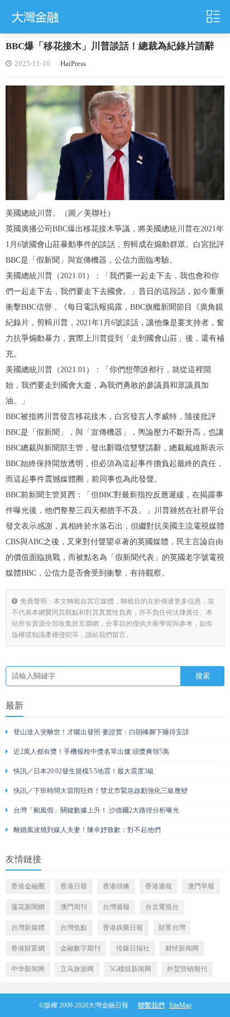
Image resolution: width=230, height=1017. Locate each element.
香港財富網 (28, 948)
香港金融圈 (28, 886)
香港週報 (158, 886)
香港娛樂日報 (123, 928)
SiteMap (180, 1005)
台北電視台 (162, 907)
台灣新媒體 (28, 928)
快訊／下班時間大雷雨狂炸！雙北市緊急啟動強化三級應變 (100, 791)
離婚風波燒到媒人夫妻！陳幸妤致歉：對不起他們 (87, 830)
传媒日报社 (133, 948)
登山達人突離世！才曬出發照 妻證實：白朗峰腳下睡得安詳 (101, 732)
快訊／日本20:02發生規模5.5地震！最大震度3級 (83, 771)
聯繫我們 (151, 1005)
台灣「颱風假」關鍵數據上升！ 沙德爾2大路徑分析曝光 (96, 810)
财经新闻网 (182, 948)
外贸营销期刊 (187, 969)
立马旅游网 (77, 969)
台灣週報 (116, 907)
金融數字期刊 (80, 948)
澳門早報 (201, 886)
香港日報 (73, 886)
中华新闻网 (28, 969)
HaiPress (73, 63)
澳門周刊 (73, 907)
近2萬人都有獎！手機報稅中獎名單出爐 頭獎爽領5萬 (91, 751)
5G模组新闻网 (130, 969)
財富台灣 (172, 928)
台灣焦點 (73, 928)
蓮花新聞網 (28, 907)
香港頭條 (116, 886)
